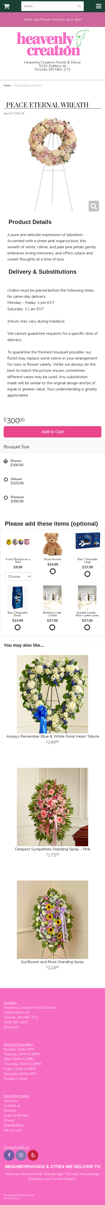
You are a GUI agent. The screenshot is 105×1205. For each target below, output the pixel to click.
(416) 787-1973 (54, 74)
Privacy (9, 1120)
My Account (13, 1130)
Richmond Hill (31, 1174)
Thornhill (72, 1174)
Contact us (12, 1105)
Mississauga (89, 1174)
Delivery (10, 1110)
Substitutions (13, 1125)
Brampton (36, 1179)
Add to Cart (53, 431)
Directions (11, 1027)
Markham (13, 1174)
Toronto (57, 1179)
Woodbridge (53, 1174)
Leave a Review (16, 1115)
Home (7, 85)
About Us (11, 1100)
